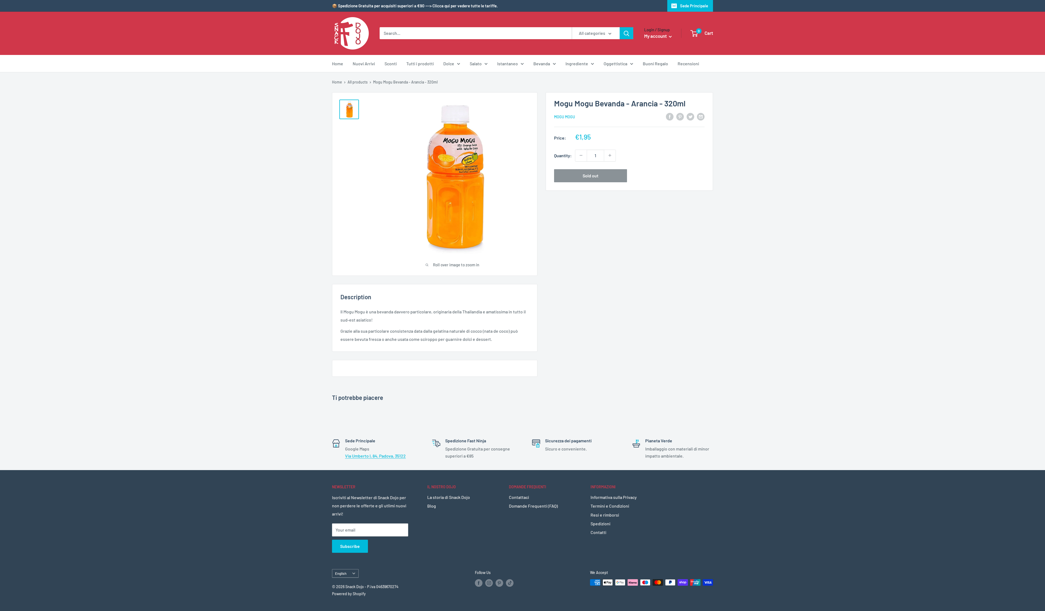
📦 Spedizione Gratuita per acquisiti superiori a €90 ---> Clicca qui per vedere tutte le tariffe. (415, 5)
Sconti (391, 63)
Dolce (448, 63)
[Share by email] (701, 116)
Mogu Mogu (564, 117)
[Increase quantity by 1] (610, 155)
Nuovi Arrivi (364, 63)
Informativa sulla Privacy (614, 497)
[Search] (626, 33)
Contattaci (519, 497)
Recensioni (688, 63)
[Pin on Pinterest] (680, 116)
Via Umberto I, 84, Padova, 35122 (375, 455)
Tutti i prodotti (420, 63)
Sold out (590, 175)
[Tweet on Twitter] (690, 116)
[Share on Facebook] (670, 116)
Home (337, 63)
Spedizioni (600, 523)
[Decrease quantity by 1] (581, 155)
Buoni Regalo (655, 63)
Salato (476, 63)
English (340, 573)
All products (358, 82)
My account (656, 36)
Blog (431, 505)
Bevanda (541, 63)
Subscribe (350, 546)
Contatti (598, 532)
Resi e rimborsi (605, 514)
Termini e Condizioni (610, 505)
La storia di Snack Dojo (448, 497)
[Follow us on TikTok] (510, 583)
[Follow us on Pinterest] (499, 583)
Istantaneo (507, 63)
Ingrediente (576, 63)
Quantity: (563, 155)
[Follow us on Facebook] (478, 583)
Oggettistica (615, 63)
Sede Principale (694, 5)
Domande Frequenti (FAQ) (533, 505)
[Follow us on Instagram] (489, 583)
